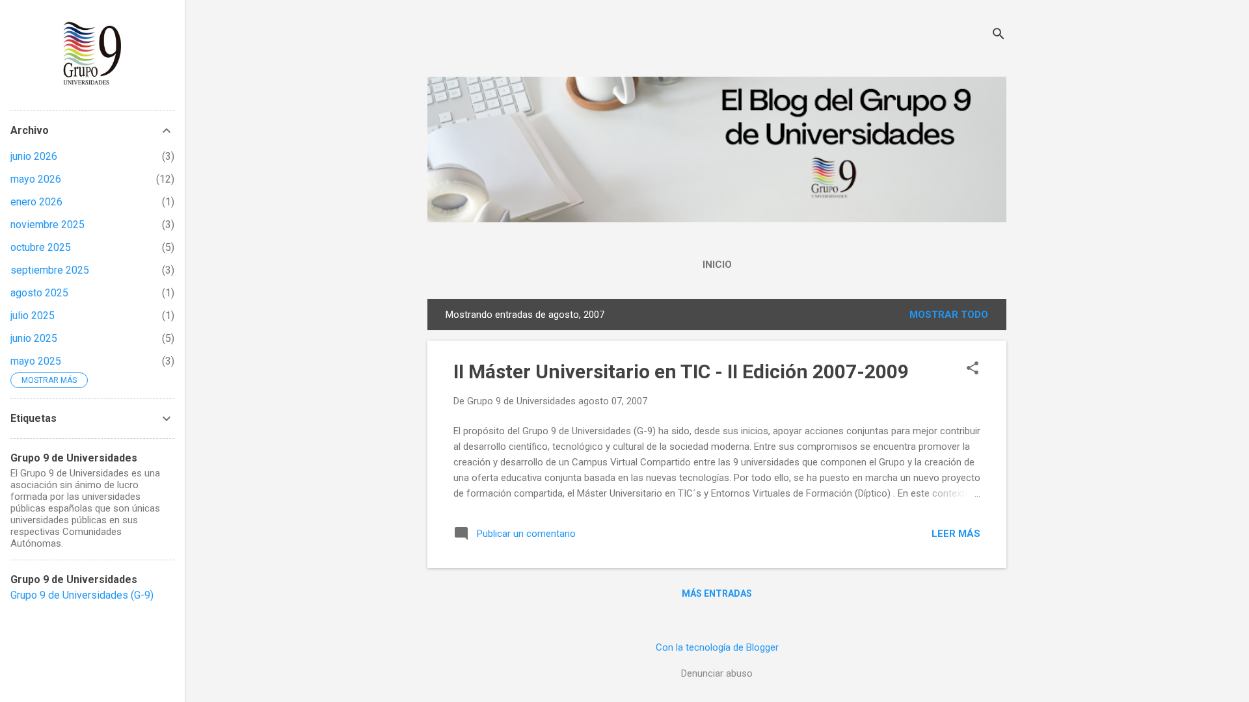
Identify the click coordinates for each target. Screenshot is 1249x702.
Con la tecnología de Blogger (717, 647)
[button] (972, 369)
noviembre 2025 (47, 224)
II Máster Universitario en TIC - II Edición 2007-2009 (681, 371)
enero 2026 (36, 202)
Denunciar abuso (717, 673)
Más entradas (717, 593)
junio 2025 (33, 338)
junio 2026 (33, 156)
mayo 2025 (35, 361)
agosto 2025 (39, 293)
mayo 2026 (35, 179)
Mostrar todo (948, 314)
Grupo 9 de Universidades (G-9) (82, 595)
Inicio (717, 264)
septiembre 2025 (49, 270)
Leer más (956, 534)
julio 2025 (32, 315)
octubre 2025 (40, 247)
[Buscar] (998, 35)
